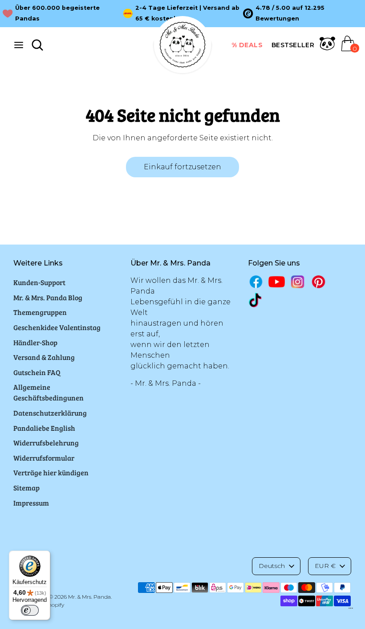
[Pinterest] (318, 281)
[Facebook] (256, 281)
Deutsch (272, 566)
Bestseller (293, 45)
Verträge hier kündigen (51, 472)
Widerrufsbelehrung (46, 442)
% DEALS (247, 45)
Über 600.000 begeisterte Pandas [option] (57, 13)
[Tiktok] (256, 300)
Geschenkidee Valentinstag (57, 327)
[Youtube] (276, 281)
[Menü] (350, 610)
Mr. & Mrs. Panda (89, 596)
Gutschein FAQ (37, 372)
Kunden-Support (39, 282)
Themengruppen (40, 312)
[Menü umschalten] (18, 44)
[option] (303, 13)
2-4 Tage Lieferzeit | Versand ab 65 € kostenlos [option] (187, 13)
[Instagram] (297, 281)
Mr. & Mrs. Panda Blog (47, 297)
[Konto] (327, 49)
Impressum (31, 502)
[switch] (30, 610)
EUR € (325, 566)
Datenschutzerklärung (50, 412)
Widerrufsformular (43, 457)
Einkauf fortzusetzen (182, 167)
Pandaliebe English (44, 428)
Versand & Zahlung (44, 357)
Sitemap (26, 487)
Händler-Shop (35, 342)
